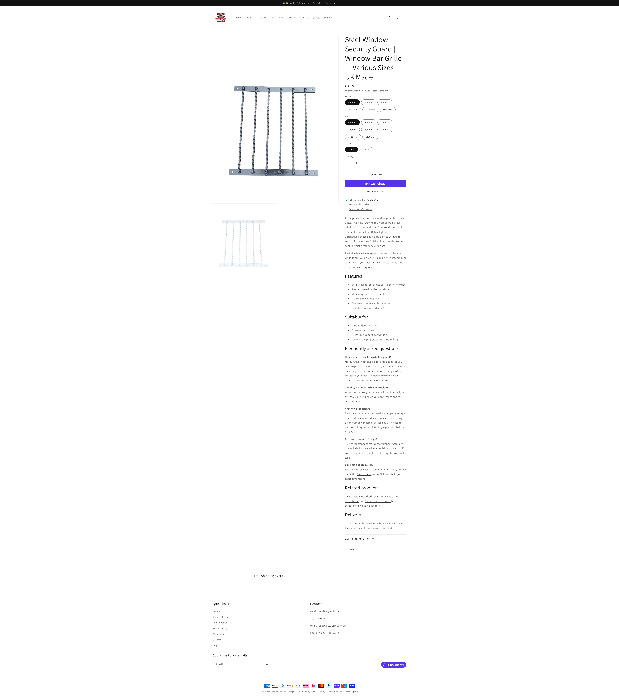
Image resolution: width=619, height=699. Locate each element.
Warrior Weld (272, 691)
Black (351, 149)
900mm (385, 102)
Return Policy (220, 622)
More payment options (376, 191)
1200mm (370, 109)
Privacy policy (319, 691)
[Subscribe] (267, 664)
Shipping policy (221, 634)
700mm (352, 129)
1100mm (370, 136)
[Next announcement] (405, 3)
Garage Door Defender (378, 501)
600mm (352, 102)
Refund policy (220, 628)
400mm (352, 122)
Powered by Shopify (287, 691)
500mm (369, 122)
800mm (369, 102)
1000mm (353, 109)
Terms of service (335, 691)
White (366, 149)
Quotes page (364, 474)
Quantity (349, 156)
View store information (360, 209)
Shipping (363, 90)
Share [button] (351, 549)
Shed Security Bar (376, 496)
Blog (215, 645)
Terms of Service (221, 617)
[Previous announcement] (213, 3)
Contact (217, 639)
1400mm (387, 109)
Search (216, 611)
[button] (251, 17)
